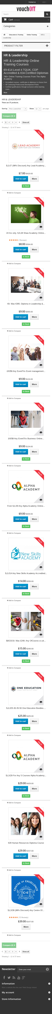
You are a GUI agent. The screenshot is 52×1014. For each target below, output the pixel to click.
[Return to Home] (4, 34)
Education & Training (16, 35)
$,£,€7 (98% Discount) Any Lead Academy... (26, 165)
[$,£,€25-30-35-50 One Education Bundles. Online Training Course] (26, 689)
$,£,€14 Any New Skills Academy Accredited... (26, 573)
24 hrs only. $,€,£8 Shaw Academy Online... (26, 233)
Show (32, 109)
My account (8, 992)
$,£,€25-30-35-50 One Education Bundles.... (26, 708)
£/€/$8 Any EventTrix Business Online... (26, 438)
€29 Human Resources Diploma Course (26, 843)
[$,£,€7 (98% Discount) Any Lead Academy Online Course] (26, 146)
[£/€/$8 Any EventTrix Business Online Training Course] (26, 419)
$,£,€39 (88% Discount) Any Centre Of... (26, 910)
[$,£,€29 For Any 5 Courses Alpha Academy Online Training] (26, 756)
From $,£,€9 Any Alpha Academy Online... (26, 506)
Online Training (32, 35)
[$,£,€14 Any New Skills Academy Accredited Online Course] (26, 554)
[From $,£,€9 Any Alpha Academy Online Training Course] (26, 487)
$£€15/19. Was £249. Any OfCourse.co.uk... (26, 641)
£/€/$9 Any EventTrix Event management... (26, 371)
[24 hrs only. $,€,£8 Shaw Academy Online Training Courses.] (26, 214)
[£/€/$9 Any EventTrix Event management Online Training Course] (26, 352)
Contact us (32, 2)
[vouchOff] (26, 8)
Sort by (4, 109)
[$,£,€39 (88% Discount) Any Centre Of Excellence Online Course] (26, 891)
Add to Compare (15, 193)
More (5, 92)
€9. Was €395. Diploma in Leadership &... (26, 304)
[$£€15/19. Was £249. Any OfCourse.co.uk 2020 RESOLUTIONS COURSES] (26, 621)
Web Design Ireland (30, 987)
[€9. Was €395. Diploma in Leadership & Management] (26, 284)
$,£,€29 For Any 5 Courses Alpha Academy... (26, 775)
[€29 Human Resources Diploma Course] (26, 824)
